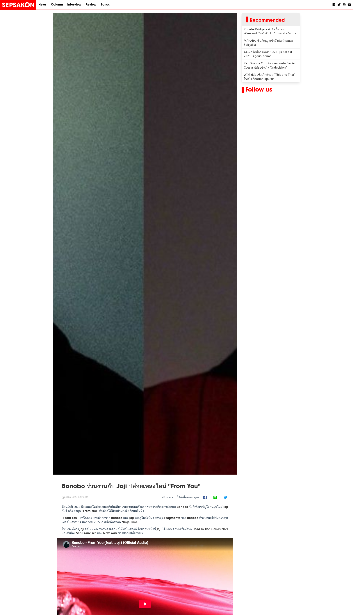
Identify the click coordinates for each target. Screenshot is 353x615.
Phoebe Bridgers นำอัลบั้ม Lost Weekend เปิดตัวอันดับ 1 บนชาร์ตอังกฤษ (270, 31)
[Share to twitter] (225, 498)
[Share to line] (215, 498)
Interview (74, 4)
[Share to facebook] (205, 498)
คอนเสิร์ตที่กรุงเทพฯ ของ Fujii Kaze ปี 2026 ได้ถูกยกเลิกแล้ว (268, 54)
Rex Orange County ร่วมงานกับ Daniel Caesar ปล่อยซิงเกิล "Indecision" (269, 65)
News (42, 4)
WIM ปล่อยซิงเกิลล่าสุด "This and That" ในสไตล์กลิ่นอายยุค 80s (269, 77)
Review (91, 4)
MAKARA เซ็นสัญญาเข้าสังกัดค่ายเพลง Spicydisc (268, 43)
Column (57, 4)
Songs (105, 4)
